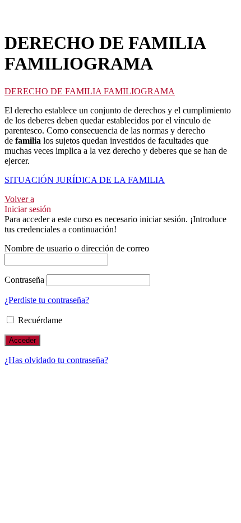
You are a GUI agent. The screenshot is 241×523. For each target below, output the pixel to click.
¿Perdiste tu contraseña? (46, 300)
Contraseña (24, 280)
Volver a (19, 199)
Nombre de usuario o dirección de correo (76, 248)
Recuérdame (39, 320)
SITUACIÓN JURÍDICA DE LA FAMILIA (84, 180)
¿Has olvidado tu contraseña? (56, 360)
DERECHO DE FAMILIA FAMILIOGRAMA (89, 91)
